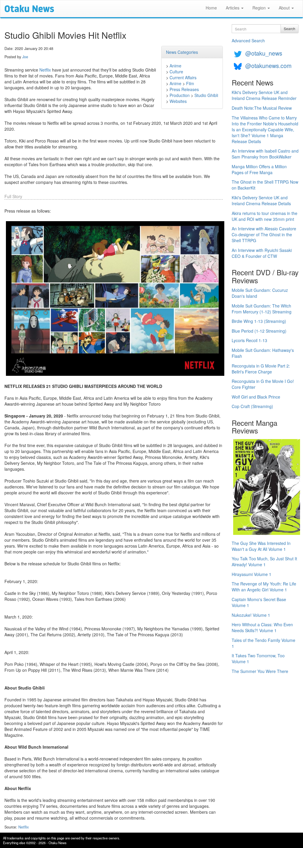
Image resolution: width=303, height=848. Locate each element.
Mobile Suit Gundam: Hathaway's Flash (263, 353)
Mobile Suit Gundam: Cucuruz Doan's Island (260, 293)
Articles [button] (233, 8)
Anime (175, 66)
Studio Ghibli (206, 95)
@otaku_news (263, 53)
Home (211, 8)
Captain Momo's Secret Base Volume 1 (259, 602)
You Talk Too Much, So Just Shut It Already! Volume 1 (264, 561)
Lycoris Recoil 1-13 (249, 340)
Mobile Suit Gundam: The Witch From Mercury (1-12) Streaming (261, 309)
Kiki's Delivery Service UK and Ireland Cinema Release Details (261, 200)
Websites (178, 101)
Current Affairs (183, 77)
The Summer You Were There (260, 671)
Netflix (45, 70)
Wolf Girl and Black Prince (256, 397)
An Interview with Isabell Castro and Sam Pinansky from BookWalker (265, 154)
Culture (176, 72)
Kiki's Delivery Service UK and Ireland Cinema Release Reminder (264, 95)
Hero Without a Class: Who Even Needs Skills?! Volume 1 (262, 627)
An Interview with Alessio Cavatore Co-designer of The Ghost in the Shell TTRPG (264, 234)
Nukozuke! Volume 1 (251, 615)
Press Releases (184, 89)
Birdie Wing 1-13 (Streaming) (259, 321)
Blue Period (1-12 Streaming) (259, 331)
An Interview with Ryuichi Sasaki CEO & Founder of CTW (262, 253)
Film (190, 83)
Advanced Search (248, 40)
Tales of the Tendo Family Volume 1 (263, 643)
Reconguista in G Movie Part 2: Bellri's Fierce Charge (261, 369)
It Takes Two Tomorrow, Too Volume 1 (258, 658)
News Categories (182, 52)
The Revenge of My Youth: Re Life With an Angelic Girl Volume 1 (264, 587)
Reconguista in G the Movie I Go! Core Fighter (263, 384)
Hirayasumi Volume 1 (251, 574)
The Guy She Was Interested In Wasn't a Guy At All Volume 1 (261, 546)
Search (289, 28)
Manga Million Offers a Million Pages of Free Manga (259, 169)
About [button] (285, 8)
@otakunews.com (268, 65)
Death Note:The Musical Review (262, 108)
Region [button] (259, 8)
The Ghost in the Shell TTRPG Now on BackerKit (265, 185)
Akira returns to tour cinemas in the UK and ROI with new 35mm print (264, 216)
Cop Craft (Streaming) (252, 406)
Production (180, 95)
